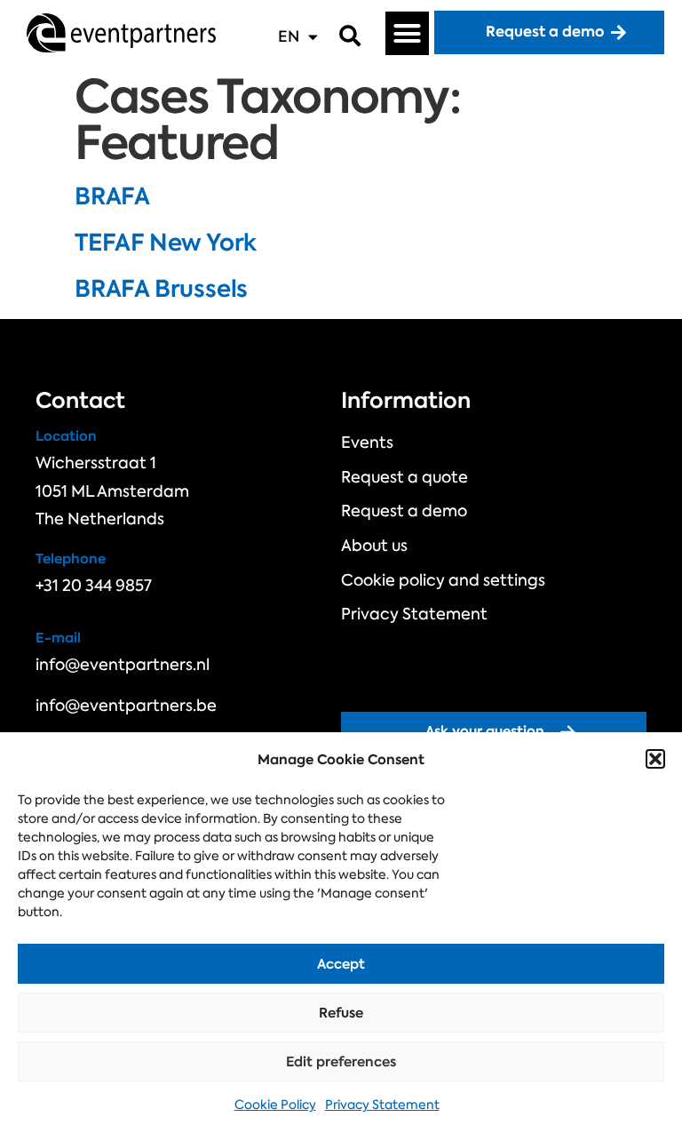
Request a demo (404, 511)
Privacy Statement (382, 1105)
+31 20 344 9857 (94, 585)
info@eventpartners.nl (123, 664)
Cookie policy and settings (443, 580)
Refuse (341, 1012)
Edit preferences (341, 1061)
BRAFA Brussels (161, 289)
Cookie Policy (275, 1105)
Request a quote (404, 477)
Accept (341, 963)
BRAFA (112, 196)
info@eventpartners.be (126, 705)
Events (367, 442)
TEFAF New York (166, 243)
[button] (655, 759)
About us (374, 545)
